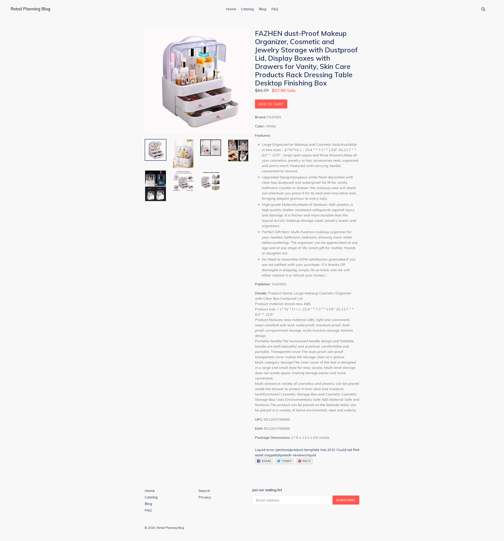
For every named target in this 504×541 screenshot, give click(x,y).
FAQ (274, 9)
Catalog (247, 9)
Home (231, 9)
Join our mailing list (267, 490)
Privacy (204, 497)
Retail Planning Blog (170, 528)
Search (204, 490)
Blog (262, 9)
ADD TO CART (271, 104)
